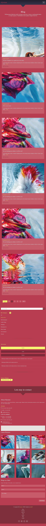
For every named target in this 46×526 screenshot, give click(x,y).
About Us (23, 512)
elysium (4, 2)
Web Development (4, 319)
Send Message (42, 500)
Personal (2, 334)
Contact (23, 518)
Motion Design (3, 329)
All (1, 315)
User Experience (3, 331)
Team (23, 513)
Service (23, 515)
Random (23, 355)
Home (23, 509)
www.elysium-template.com (7, 423)
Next (24, 301)
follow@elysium (5, 379)
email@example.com (5, 412)
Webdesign (3, 324)
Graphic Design (3, 322)
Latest (23, 351)
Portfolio (23, 510)
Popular (23, 347)
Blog (23, 516)
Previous (5, 301)
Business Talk (3, 317)
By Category (4, 312)
